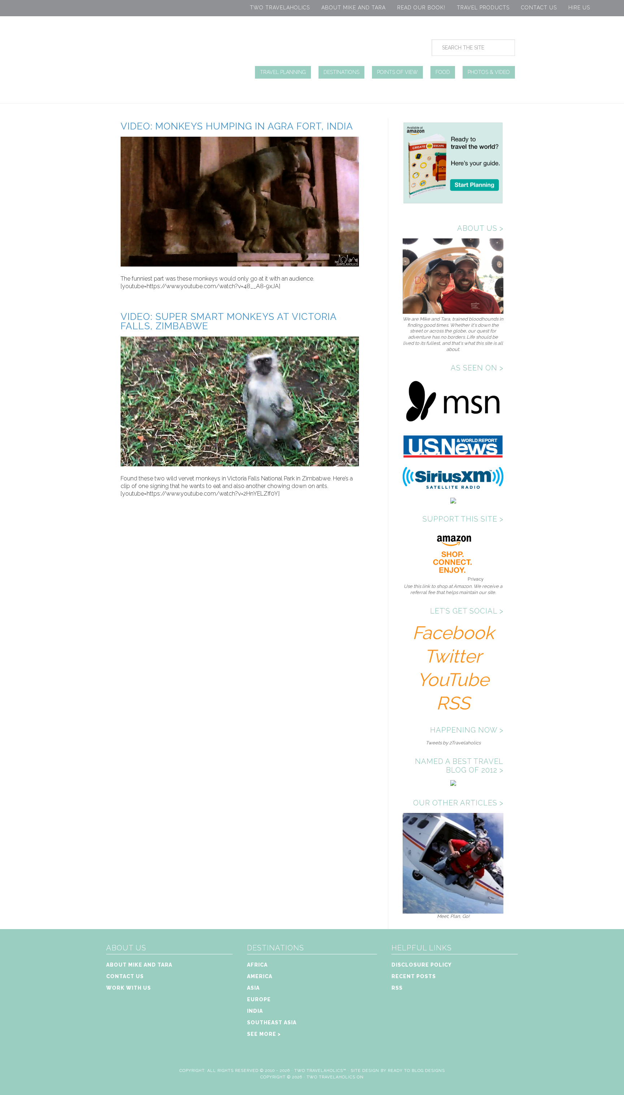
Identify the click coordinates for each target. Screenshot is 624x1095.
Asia (253, 988)
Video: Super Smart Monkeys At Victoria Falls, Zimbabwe (229, 321)
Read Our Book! (421, 7)
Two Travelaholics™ (320, 1070)
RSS (453, 703)
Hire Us (579, 7)
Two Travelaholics (280, 7)
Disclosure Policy (421, 965)
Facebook (453, 632)
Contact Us (539, 7)
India (255, 1011)
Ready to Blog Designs (416, 1070)
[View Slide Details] (453, 910)
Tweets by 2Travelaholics (453, 743)
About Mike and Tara (353, 7)
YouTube (453, 679)
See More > (264, 1034)
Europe (259, 999)
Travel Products (483, 7)
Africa (257, 965)
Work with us (128, 988)
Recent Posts (413, 976)
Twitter (453, 656)
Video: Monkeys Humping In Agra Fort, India (237, 126)
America (259, 976)
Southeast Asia (271, 1022)
